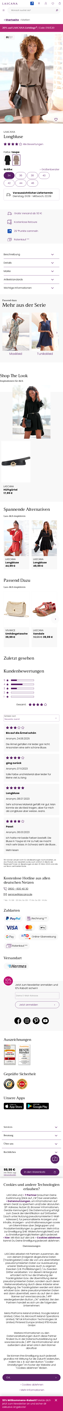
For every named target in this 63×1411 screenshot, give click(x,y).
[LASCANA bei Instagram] (27, 1020)
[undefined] (56, 333)
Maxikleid (15, 354)
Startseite (12, 20)
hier (7, 1237)
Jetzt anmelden (28, 1004)
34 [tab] (9, 175)
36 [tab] (20, 175)
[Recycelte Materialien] (9, 118)
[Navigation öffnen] (3, 10)
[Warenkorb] (59, 3)
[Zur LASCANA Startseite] (10, 3)
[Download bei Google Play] (37, 1106)
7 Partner (31, 1195)
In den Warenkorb (34, 1172)
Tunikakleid (45, 354)
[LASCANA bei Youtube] (45, 1020)
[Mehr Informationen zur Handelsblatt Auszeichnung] (24, 1054)
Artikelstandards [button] (13, 279)
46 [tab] (32, 183)
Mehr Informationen (32, 1390)
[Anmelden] (45, 3)
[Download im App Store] (14, 1106)
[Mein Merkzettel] (52, 3)
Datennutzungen (19, 1201)
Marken (25, 20)
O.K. (8, 1377)
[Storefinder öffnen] (38, 3)
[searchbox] (30, 10)
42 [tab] (9, 183)
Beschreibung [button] (12, 254)
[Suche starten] (57, 10)
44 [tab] (20, 183)
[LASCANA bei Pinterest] (36, 1020)
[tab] (8, 160)
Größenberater (50, 169)
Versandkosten (10, 1175)
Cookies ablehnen (48, 1237)
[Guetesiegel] (22, 1084)
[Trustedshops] (9, 1084)
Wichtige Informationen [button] (18, 288)
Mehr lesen (12, 850)
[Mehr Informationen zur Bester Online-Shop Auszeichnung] (10, 1054)
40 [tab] (44, 175)
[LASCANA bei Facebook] (17, 1020)
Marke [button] (7, 271)
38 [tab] (32, 175)
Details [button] (8, 263)
